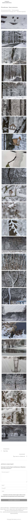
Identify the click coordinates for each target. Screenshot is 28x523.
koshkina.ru (19, 519)
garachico (8, 10)
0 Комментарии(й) (21, 11)
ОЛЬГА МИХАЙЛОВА (7, 2)
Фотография (16, 10)
